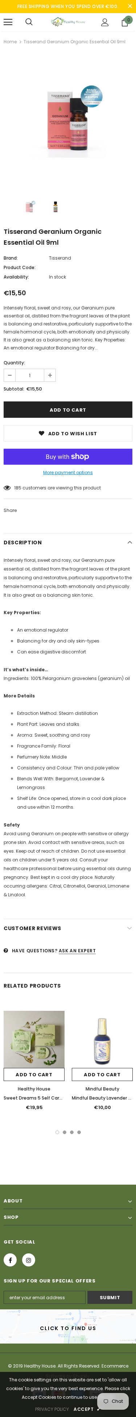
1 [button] (57, 1132)
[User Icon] (105, 22)
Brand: (11, 258)
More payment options (68, 472)
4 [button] (79, 1132)
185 (17, 488)
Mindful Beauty (102, 1089)
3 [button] (72, 1132)
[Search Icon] (29, 22)
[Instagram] (28, 1259)
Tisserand (60, 258)
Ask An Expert (77, 951)
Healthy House (34, 1089)
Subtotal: (14, 389)
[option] (68, 120)
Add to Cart (34, 1074)
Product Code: (20, 267)
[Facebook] (10, 1259)
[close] (129, 6)
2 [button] (64, 1132)
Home (10, 42)
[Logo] (68, 22)
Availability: (16, 277)
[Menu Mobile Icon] (8, 22)
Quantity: (14, 363)
